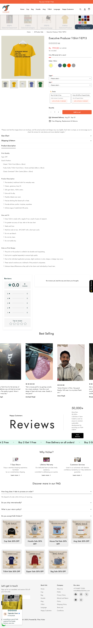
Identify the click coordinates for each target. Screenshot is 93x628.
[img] (53, 43)
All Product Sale (38, 32)
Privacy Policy (61, 595)
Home (22, 9)
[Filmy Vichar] (8, 9)
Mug (44, 9)
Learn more (14, 475)
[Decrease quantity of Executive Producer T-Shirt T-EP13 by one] (51, 112)
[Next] (68, 2)
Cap (27, 9)
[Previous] (25, 2)
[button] (89, 9)
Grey (73, 65)
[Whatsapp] (81, 600)
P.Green (64, 65)
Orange (69, 65)
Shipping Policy (62, 604)
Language (57, 9)
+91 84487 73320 (79, 588)
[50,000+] (46, 423)
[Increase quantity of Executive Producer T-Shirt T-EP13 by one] (58, 112)
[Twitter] (86, 594)
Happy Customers (68, 9)
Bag (32, 9)
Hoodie (38, 9)
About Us (60, 589)
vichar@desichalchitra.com (81, 591)
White (55, 65)
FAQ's (59, 592)
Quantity (51, 108)
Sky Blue (60, 65)
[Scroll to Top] (89, 618)
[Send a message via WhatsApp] (4, 624)
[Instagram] (81, 594)
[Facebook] (75, 594)
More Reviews (77, 435)
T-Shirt (50, 9)
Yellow (51, 65)
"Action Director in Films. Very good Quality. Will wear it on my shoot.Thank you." (22, 390)
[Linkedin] (75, 600)
